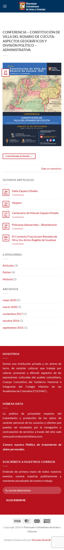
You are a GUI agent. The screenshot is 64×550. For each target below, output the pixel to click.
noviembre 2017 (13, 313)
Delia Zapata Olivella (25, 191)
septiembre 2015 (13, 327)
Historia (8, 279)
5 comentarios (21, 195)
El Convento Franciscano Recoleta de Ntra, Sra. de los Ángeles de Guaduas (34, 238)
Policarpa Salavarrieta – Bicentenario (34, 224)
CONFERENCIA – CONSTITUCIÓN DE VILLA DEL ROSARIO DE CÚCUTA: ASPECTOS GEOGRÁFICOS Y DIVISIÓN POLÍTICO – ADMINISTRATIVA (31, 41)
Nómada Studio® (41, 539)
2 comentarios (23, 217)
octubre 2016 (11, 320)
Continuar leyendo (19, 156)
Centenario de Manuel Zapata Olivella (35, 213)
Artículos (8, 265)
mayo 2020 (9, 300)
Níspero (17, 202)
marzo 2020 (10, 306)
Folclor (7, 272)
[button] (5, 6)
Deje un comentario (51, 168)
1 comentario (23, 228)
